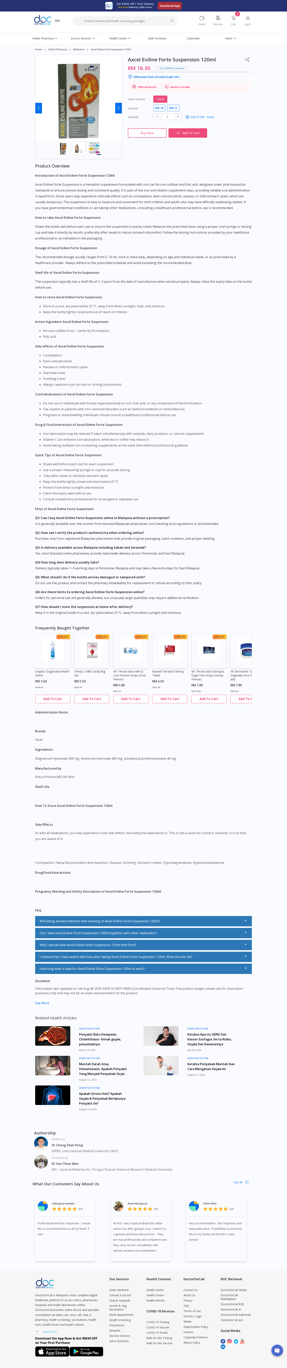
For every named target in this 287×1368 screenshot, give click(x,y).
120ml (160, 99)
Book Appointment (121, 1315)
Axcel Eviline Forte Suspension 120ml (111, 49)
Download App (170, 6)
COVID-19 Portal (156, 1332)
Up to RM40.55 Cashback (171, 68)
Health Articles (155, 1300)
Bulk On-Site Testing (159, 1338)
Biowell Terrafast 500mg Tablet (168, 673)
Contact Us (191, 1290)
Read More (50, 1331)
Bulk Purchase (157, 38)
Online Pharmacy (43, 38)
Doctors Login (193, 1316)
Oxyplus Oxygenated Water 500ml (52, 673)
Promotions (116, 1325)
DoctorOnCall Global (234, 1290)
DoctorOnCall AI (231, 1309)
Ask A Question (119, 1341)
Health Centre (118, 38)
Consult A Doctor (120, 1295)
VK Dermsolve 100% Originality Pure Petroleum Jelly (247, 675)
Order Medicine (119, 1290)
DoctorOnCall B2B (232, 1304)
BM (57, 20)
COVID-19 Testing (157, 1322)
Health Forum (155, 1295)
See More (42, 1003)
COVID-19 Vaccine (157, 1327)
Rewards (114, 1330)
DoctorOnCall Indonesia (236, 1315)
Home (38, 49)
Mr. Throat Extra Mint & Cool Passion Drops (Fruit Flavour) (129, 675)
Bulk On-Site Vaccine (159, 1343)
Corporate (193, 38)
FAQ (186, 1306)
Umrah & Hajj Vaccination (118, 1307)
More (229, 38)
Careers (188, 1332)
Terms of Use (192, 1311)
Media (187, 1321)
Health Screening (120, 1320)
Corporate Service (232, 1320)
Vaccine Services (119, 1336)
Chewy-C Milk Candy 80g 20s (89, 673)
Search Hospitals (119, 1300)
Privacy (188, 1300)
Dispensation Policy (196, 1327)
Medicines (78, 49)
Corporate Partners (196, 1337)
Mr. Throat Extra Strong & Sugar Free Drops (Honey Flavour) (207, 675)
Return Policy (192, 1342)
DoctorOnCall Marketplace (229, 1297)
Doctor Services (81, 38)
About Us (189, 1295)
